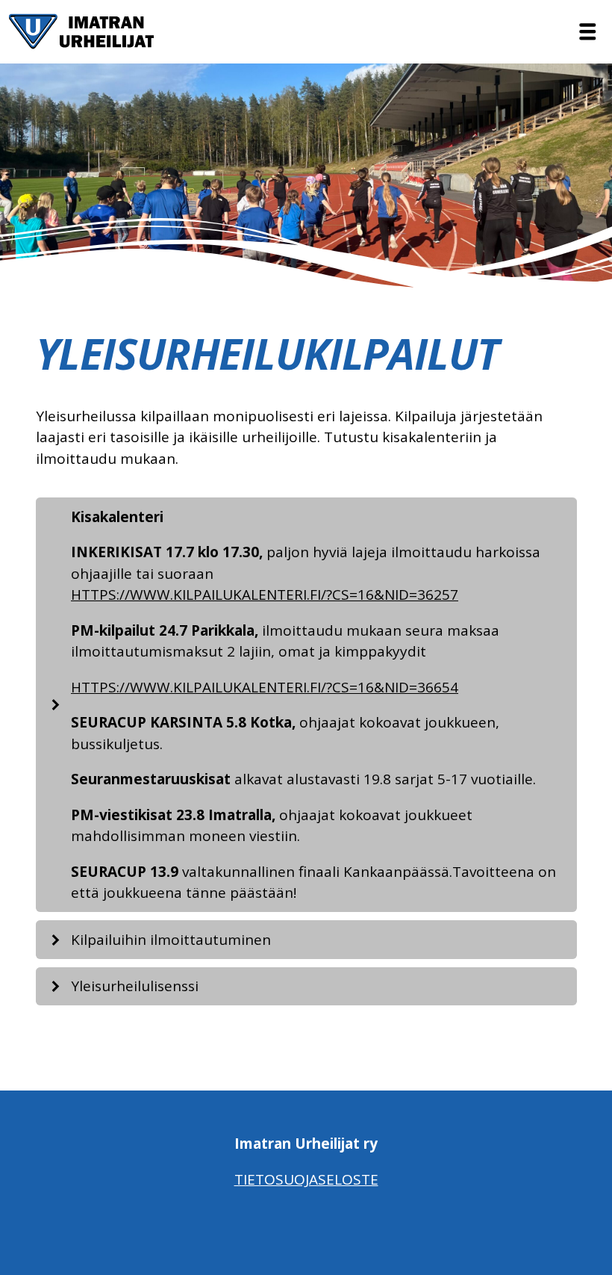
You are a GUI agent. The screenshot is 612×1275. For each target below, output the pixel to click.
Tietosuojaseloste (306, 1179)
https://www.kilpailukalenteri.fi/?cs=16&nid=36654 (264, 687)
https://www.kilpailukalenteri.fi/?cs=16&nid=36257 (264, 594)
